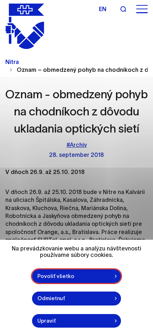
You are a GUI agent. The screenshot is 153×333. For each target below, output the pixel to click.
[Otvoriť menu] (142, 9)
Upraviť (46, 321)
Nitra (12, 62)
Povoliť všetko (55, 276)
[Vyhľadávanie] (123, 9)
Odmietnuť (51, 298)
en (102, 9)
